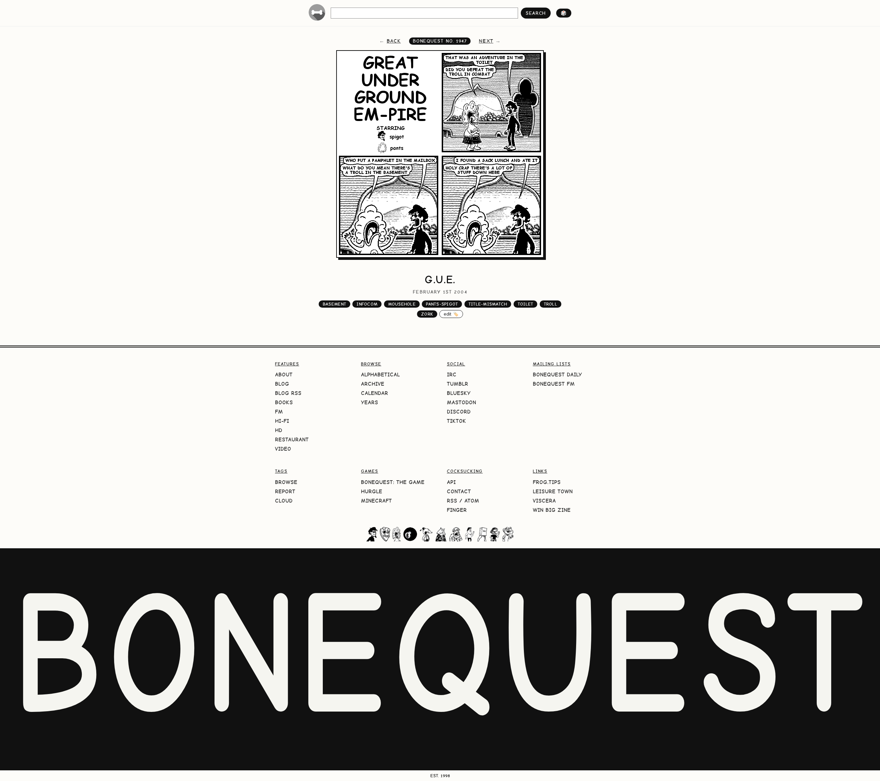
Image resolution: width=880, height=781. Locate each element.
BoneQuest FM (554, 384)
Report (285, 491)
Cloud (284, 500)
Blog (282, 384)
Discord (459, 411)
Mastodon (461, 402)
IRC (451, 374)
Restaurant (292, 439)
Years (369, 402)
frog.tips (547, 482)
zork (427, 314)
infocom (366, 304)
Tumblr (457, 384)
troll (550, 304)
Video (283, 449)
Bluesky (459, 393)
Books (284, 402)
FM (279, 411)
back (394, 41)
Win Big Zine (552, 510)
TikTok (456, 421)
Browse (286, 482)
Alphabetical (380, 374)
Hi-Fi (282, 421)
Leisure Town (553, 491)
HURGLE (371, 491)
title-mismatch (488, 304)
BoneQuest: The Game (393, 482)
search (536, 13)
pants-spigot (442, 304)
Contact (459, 491)
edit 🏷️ (451, 314)
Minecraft (376, 500)
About (284, 374)
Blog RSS (288, 393)
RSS (452, 500)
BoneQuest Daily (557, 374)
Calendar (374, 393)
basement (334, 304)
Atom (471, 500)
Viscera (544, 500)
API (451, 482)
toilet (526, 304)
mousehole (402, 304)
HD (278, 430)
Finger (457, 510)
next (486, 41)
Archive (372, 384)
